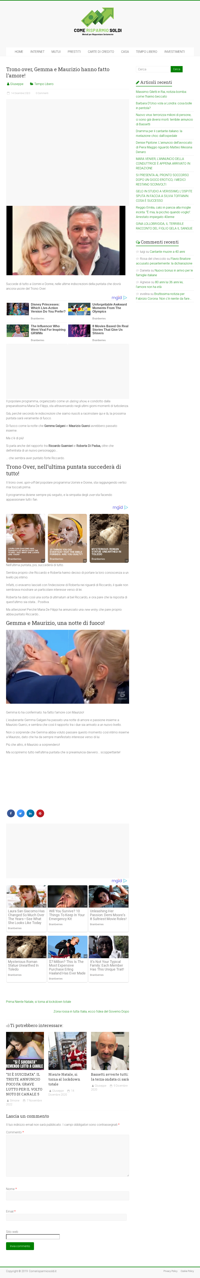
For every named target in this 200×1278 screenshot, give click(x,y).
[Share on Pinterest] (40, 816)
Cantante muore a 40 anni (167, 252)
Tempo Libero (44, 84)
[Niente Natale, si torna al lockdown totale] (67, 1034)
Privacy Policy (170, 1271)
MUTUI (56, 52)
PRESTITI (74, 52)
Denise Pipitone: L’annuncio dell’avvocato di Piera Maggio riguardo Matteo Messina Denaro (164, 147)
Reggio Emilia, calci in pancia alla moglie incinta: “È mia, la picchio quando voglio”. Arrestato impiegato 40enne (163, 212)
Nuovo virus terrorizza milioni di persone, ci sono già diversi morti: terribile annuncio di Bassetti (164, 119)
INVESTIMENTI (174, 52)
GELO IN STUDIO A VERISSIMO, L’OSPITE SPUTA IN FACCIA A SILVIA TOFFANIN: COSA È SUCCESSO (164, 196)
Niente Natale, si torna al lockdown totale (38, 1002)
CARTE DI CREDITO (101, 52)
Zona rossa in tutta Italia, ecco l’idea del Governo (91, 1011)
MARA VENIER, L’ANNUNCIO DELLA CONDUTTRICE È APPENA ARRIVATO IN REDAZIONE (163, 163)
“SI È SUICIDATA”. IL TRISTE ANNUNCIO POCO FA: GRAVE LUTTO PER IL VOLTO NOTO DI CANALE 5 (24, 1084)
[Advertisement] (67, 152)
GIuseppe (16, 84)
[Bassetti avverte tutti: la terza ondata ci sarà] (110, 1034)
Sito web (12, 1232)
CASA (125, 52)
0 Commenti (42, 93)
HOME (19, 52)
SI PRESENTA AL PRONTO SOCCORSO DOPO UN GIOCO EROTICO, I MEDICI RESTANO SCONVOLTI (162, 179)
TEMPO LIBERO (146, 52)
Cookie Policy (187, 1271)
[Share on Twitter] (21, 816)
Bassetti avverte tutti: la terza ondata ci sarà (110, 1077)
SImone (14, 1100)
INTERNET (37, 52)
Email (11, 1211)
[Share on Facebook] (11, 816)
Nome (11, 1189)
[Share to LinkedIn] (30, 816)
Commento (15, 1132)
